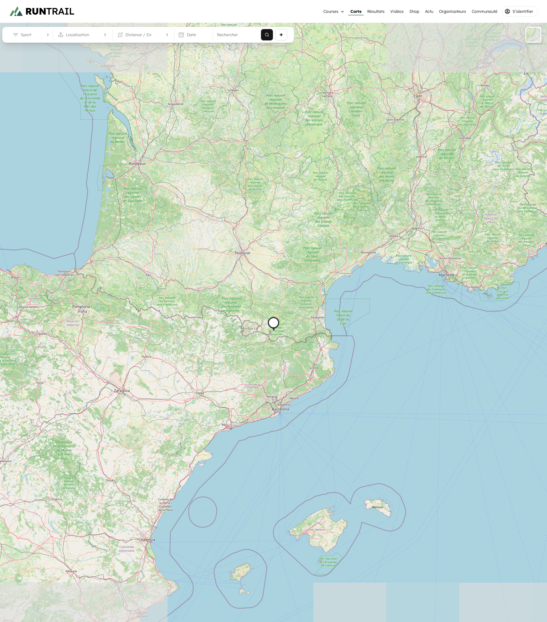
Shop (414, 11)
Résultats (376, 11)
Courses (330, 11)
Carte (356, 11)
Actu (429, 11)
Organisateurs (452, 11)
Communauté (484, 11)
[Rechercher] (267, 34)
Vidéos (397, 11)
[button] (273, 324)
